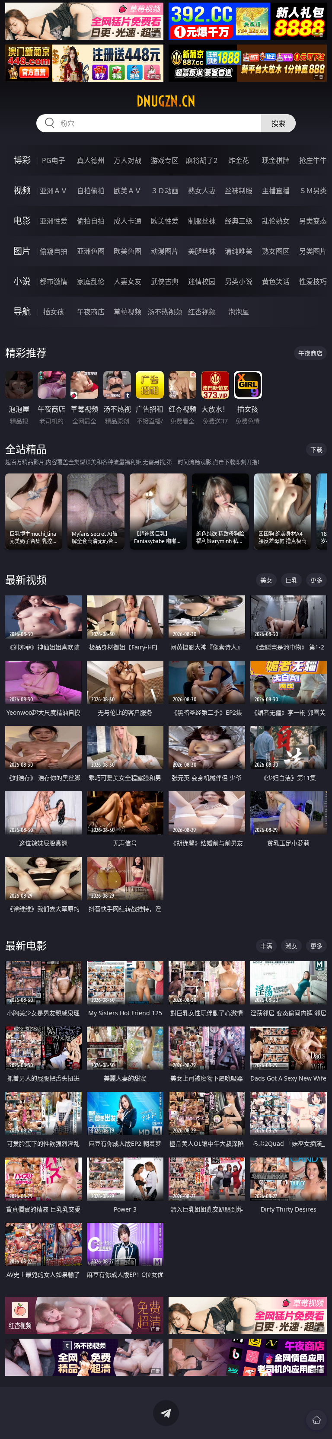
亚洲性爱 (53, 221)
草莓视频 (127, 312)
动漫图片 (165, 251)
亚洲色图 (91, 251)
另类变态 (313, 221)
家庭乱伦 (91, 281)
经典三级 (238, 221)
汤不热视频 (164, 312)
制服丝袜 (202, 221)
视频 (22, 190)
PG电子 (53, 160)
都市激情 (53, 281)
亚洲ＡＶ (53, 190)
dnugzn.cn (166, 101)
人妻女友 (127, 281)
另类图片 (313, 251)
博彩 (22, 160)
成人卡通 (127, 221)
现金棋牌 (276, 160)
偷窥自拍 (53, 251)
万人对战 (127, 160)
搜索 (278, 123)
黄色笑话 (276, 281)
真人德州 (91, 160)
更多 (316, 580)
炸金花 (238, 160)
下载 (316, 449)
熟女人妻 (202, 190)
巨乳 (291, 580)
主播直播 (276, 190)
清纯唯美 (238, 251)
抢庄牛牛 (313, 160)
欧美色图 (127, 251)
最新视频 (26, 579)
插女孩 (53, 312)
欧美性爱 (165, 221)
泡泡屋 (238, 312)
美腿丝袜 (202, 251)
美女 (266, 580)
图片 (22, 251)
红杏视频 (202, 312)
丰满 (266, 946)
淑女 (291, 946)
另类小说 (238, 281)
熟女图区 (276, 251)
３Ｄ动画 (165, 190)
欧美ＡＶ (127, 190)
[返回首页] (316, 1420)
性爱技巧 (313, 281)
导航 (22, 311)
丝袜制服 (238, 190)
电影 (22, 221)
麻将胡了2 (201, 160)
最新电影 (26, 945)
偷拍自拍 (91, 221)
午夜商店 (91, 312)
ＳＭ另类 (313, 190)
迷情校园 (202, 281)
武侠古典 (165, 281)
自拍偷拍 (91, 190)
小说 (22, 281)
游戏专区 (165, 160)
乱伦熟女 (276, 221)
